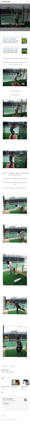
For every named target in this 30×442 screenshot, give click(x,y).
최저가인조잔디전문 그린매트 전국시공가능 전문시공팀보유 (11, 49)
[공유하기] (7, 366)
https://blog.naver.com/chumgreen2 (11, 37)
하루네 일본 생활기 (5, 1)
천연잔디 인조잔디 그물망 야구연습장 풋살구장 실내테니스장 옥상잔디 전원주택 (10, 41)
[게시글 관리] (8, 366)
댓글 (2, 392)
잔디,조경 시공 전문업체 (9, 39)
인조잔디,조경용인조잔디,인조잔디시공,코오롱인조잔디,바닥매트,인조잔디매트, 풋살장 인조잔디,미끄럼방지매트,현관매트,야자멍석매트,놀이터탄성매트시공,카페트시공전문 (11, 51)
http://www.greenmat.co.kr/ (9, 47)
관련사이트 (3, 415)
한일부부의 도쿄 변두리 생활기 (9, 400)
